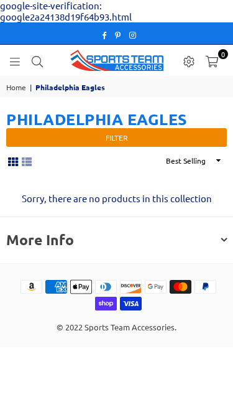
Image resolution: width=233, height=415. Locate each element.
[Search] (37, 60)
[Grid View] (13, 161)
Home (16, 87)
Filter (117, 137)
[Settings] (189, 60)
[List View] (27, 161)
